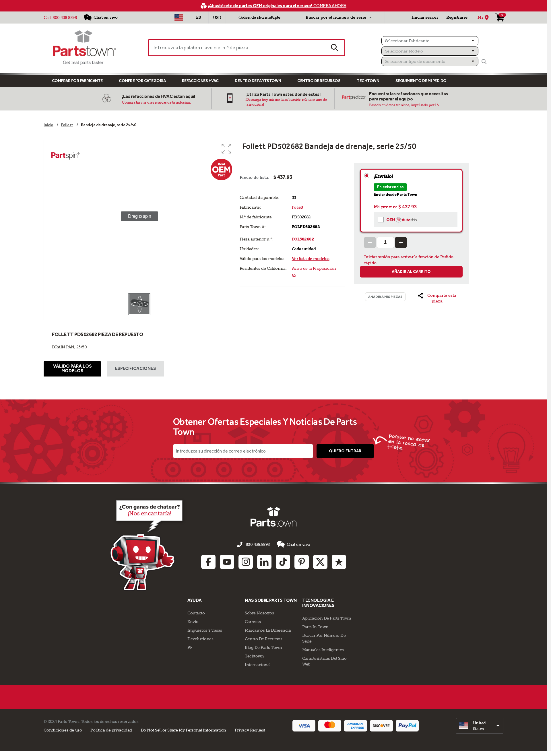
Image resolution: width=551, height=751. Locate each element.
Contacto (196, 613)
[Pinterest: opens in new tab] (301, 562)
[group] (139, 216)
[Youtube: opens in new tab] (227, 562)
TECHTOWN (368, 80)
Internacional (258, 664)
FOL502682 (303, 239)
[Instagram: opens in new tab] (245, 562)
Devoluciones (200, 638)
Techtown (254, 656)
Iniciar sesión (425, 17)
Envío (193, 621)
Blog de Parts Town (263, 647)
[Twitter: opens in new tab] (320, 562)
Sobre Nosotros (259, 613)
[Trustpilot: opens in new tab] (339, 562)
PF (189, 647)
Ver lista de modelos (310, 258)
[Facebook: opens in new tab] (208, 562)
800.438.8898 (65, 17)
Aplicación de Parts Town (326, 618)
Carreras (253, 621)
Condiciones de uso (63, 730)
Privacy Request (250, 730)
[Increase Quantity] (401, 242)
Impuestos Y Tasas (204, 630)
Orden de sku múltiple (259, 17)
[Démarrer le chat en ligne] (147, 544)
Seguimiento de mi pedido (421, 80)
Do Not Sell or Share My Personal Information (183, 730)
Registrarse (456, 17)
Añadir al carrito (411, 271)
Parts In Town (315, 626)
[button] (226, 148)
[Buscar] (484, 61)
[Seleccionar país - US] (178, 17)
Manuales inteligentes (323, 649)
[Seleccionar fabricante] (429, 40)
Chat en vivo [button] (298, 544)
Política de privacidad (111, 730)
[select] (479, 726)
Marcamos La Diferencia (268, 630)
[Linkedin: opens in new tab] (264, 562)
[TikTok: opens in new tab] (283, 562)
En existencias (390, 187)
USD (217, 17)
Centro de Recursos (318, 80)
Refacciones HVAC (200, 80)
